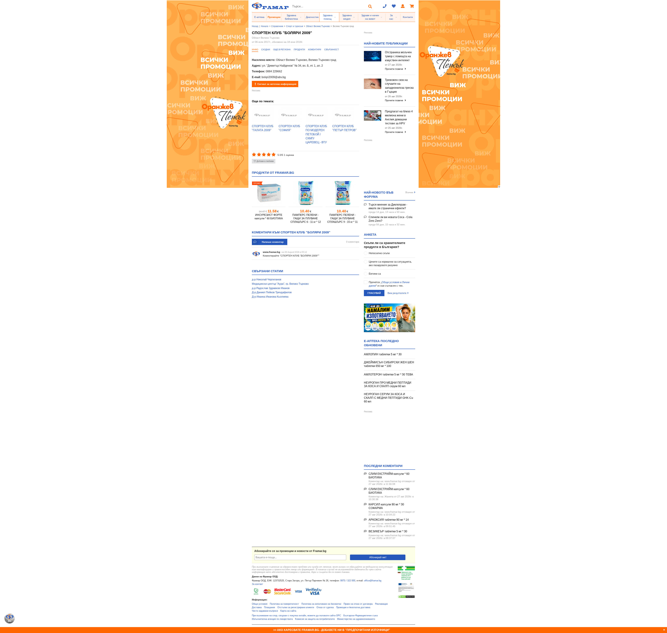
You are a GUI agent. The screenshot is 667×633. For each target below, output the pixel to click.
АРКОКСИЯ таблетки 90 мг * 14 (389, 519)
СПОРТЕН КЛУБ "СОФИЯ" (289, 128)
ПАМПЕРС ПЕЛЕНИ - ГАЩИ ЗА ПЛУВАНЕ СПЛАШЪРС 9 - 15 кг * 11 (342, 218)
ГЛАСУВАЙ (374, 293)
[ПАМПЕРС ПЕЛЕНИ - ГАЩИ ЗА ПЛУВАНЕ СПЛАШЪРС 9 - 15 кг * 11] (342, 193)
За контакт (257, 584)
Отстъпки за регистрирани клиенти (295, 607)
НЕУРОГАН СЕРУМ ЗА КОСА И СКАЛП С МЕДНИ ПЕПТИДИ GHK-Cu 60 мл (388, 398)
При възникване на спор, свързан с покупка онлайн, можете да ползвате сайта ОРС (296, 615)
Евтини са (375, 273)
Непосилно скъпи (379, 253)
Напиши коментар (273, 242)
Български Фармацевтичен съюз (360, 615)
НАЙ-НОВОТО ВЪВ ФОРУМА (378, 194)
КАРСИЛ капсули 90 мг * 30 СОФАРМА (386, 506)
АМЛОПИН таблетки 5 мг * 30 (383, 354)
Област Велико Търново (318, 26)
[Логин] (403, 6)
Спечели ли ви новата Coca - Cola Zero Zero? (390, 219)
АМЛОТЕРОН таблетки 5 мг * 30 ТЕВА (388, 374)
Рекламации (381, 604)
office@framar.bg (372, 580)
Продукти (299, 49)
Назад (255, 26)
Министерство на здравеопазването (356, 619)
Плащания (269, 607)
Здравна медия (347, 17)
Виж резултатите (397, 293)
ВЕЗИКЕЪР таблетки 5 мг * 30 (388, 531)
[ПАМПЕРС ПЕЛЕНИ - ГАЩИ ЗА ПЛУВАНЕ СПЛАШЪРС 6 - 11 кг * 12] (305, 193)
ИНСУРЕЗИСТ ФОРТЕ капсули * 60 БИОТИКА (269, 216)
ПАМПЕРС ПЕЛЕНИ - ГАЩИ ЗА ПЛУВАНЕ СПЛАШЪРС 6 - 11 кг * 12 (305, 218)
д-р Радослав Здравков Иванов (271, 288)
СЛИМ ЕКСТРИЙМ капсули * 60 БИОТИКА (389, 475)
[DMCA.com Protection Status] (406, 597)
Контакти (408, 17)
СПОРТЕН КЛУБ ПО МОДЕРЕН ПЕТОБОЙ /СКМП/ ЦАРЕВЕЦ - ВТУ (316, 134)
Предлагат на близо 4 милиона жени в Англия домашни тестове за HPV (399, 117)
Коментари (314, 49)
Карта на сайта (288, 611)
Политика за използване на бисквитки (321, 604)
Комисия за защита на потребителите (315, 619)
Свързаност (331, 49)
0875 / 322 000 (347, 580)
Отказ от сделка (325, 607)
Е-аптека (259, 17)
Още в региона (282, 49)
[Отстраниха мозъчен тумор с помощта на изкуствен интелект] (372, 56)
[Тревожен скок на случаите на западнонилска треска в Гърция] (372, 84)
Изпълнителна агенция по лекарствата (272, 619)
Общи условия (259, 604)
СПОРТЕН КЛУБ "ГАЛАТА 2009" (262, 128)
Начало (264, 26)
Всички (409, 192)
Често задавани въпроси (265, 611)
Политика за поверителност (284, 604)
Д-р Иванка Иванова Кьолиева (270, 296)
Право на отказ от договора (358, 604)
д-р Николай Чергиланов (266, 279)
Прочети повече (394, 68)
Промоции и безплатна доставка (353, 607)
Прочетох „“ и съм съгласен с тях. (389, 284)
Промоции (274, 17)
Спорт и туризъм (294, 26)
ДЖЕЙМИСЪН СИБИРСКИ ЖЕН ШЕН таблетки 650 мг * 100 (389, 364)
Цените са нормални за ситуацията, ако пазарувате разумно (390, 263)
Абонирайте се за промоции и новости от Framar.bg (290, 551)
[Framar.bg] (270, 6)
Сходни (265, 49)
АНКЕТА (370, 234)
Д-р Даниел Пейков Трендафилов (272, 292)
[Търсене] (370, 6)
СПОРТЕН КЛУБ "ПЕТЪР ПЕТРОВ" (344, 128)
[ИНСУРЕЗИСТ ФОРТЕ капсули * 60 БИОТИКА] (268, 193)
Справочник (277, 26)
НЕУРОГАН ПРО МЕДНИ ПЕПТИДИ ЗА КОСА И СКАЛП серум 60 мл (387, 384)
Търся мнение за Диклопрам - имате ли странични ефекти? (388, 206)
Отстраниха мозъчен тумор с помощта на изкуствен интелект (398, 56)
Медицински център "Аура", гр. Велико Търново (280, 283)
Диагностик (312, 17)
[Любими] (393, 6)
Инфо (255, 49)
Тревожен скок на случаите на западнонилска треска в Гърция (399, 85)
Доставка (257, 607)
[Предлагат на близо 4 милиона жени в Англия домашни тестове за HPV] (372, 115)
